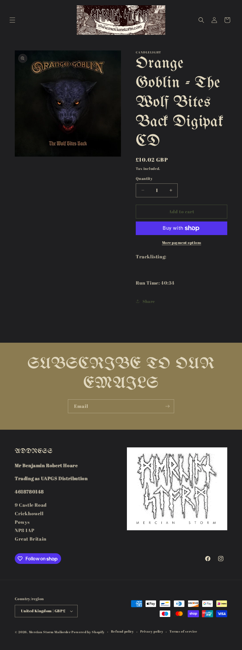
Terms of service (183, 631)
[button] (12, 20)
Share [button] (149, 301)
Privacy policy (151, 631)
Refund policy (122, 631)
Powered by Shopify (88, 632)
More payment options (181, 242)
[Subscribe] (167, 406)
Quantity (144, 178)
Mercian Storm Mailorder (50, 632)
